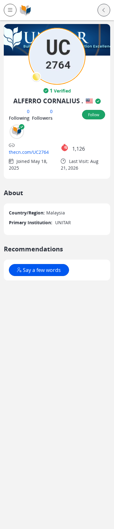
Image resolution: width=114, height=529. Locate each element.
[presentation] (36, 76)
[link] (25, 10)
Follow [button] (93, 114)
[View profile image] (57, 56)
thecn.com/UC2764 (29, 152)
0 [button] (28, 111)
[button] (10, 10)
